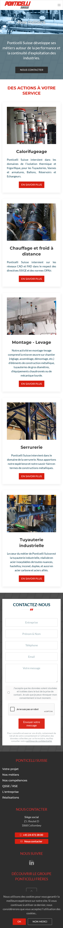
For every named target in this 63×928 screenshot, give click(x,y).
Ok (19, 921)
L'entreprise (10, 792)
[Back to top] (31, 891)
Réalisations (10, 797)
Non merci (40, 921)
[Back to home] (16, 5)
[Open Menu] (59, 5)
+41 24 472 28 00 (33, 834)
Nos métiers (10, 774)
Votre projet (10, 769)
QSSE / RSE (10, 786)
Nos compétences (14, 780)
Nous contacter (31, 69)
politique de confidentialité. (39, 741)
